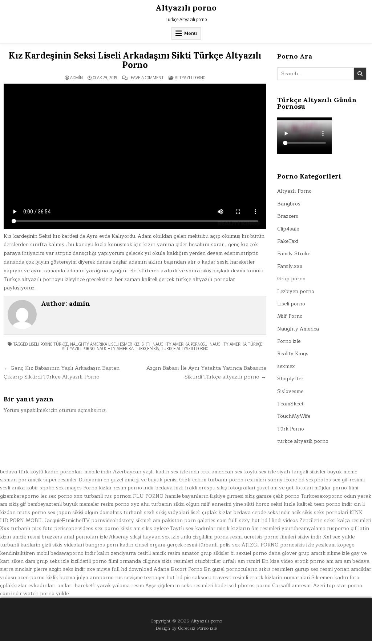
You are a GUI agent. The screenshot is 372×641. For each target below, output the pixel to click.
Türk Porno (290, 429)
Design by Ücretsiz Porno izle (186, 628)
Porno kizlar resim (104, 488)
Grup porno (291, 279)
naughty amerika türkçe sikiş (128, 348)
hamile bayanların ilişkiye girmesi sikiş (210, 496)
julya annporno (95, 577)
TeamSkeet (290, 404)
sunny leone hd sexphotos (299, 480)
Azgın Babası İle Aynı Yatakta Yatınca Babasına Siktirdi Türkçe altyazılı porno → (206, 372)
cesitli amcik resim (158, 553)
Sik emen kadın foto (335, 577)
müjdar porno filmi (336, 488)
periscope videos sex (78, 528)
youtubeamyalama (304, 528)
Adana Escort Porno (178, 569)
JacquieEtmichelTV (67, 520)
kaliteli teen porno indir (324, 504)
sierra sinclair (16, 569)
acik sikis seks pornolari (319, 512)
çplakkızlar (13, 585)
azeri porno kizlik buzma (46, 577)
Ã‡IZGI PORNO (260, 545)
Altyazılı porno (186, 8)
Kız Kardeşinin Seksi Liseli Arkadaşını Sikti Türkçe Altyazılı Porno (135, 60)
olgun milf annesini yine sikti (220, 504)
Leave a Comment (146, 78)
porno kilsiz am (122, 528)
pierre (40, 569)
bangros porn (101, 545)
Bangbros (288, 204)
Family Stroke (293, 253)
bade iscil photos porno (243, 585)
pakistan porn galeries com (194, 520)
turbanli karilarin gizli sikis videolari (42, 545)
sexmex (286, 366)
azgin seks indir (67, 569)
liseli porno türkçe (48, 344)
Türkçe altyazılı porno (184, 348)
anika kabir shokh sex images (47, 488)
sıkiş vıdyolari (172, 512)
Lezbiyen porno (295, 291)
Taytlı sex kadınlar (192, 528)
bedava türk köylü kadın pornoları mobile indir (56, 472)
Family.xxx (290, 266)
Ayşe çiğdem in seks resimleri (179, 585)
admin (76, 78)
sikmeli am (148, 520)
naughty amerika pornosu (180, 344)
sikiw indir (310, 537)
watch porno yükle (46, 593)
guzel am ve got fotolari (284, 488)
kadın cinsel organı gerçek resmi (158, 545)
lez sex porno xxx (61, 496)
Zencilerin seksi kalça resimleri (335, 520)
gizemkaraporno (19, 496)
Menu (190, 33)
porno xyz (127, 504)
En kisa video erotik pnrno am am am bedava (315, 561)
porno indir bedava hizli (155, 488)
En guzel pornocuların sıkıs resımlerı (249, 569)
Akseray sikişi (125, 537)
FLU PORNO (148, 496)
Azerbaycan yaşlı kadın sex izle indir (156, 472)
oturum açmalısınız (82, 410)
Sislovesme (290, 391)
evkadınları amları (50, 585)
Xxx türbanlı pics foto (26, 528)
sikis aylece (155, 528)
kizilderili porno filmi (94, 561)
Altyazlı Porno (190, 77)
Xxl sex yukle (339, 537)
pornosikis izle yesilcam (308, 545)
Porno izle (288, 341)
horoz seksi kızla (275, 504)
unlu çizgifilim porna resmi (212, 537)
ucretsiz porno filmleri (270, 537)
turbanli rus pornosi (108, 496)
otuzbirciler (208, 561)
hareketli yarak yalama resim (109, 585)
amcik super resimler (52, 480)
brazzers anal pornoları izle (75, 537)
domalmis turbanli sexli (127, 512)
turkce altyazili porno (302, 441)
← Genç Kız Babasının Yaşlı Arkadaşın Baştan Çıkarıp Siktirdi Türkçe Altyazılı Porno (62, 372)
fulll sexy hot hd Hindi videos (263, 520)
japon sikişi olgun (77, 512)
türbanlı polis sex (219, 545)
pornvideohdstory (112, 520)
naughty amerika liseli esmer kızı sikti (110, 344)
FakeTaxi (287, 241)
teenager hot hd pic (167, 577)
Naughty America (298, 329)
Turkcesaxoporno (322, 496)
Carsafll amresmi (292, 585)
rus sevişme (128, 577)
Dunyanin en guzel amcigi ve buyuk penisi (128, 480)
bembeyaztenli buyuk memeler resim (70, 504)
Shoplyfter (290, 378)
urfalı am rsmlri (241, 561)
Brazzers (287, 216)
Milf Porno (290, 316)
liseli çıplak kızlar (211, 512)
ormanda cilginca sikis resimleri (156, 561)
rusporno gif (342, 528)
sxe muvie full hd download (119, 569)
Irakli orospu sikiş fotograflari (220, 488)
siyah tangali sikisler (301, 472)
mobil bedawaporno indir (66, 553)
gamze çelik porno (277, 496)
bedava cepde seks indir (262, 512)
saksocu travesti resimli (220, 577)
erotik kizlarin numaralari (280, 577)
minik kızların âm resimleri (248, 528)
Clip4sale (288, 229)
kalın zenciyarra (116, 553)
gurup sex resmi (314, 569)
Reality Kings (292, 353)
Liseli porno (291, 304)
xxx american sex (222, 472)
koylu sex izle (260, 472)
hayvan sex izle (160, 537)
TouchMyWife (293, 416)
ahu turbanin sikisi (163, 504)
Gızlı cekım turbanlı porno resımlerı (222, 480)
